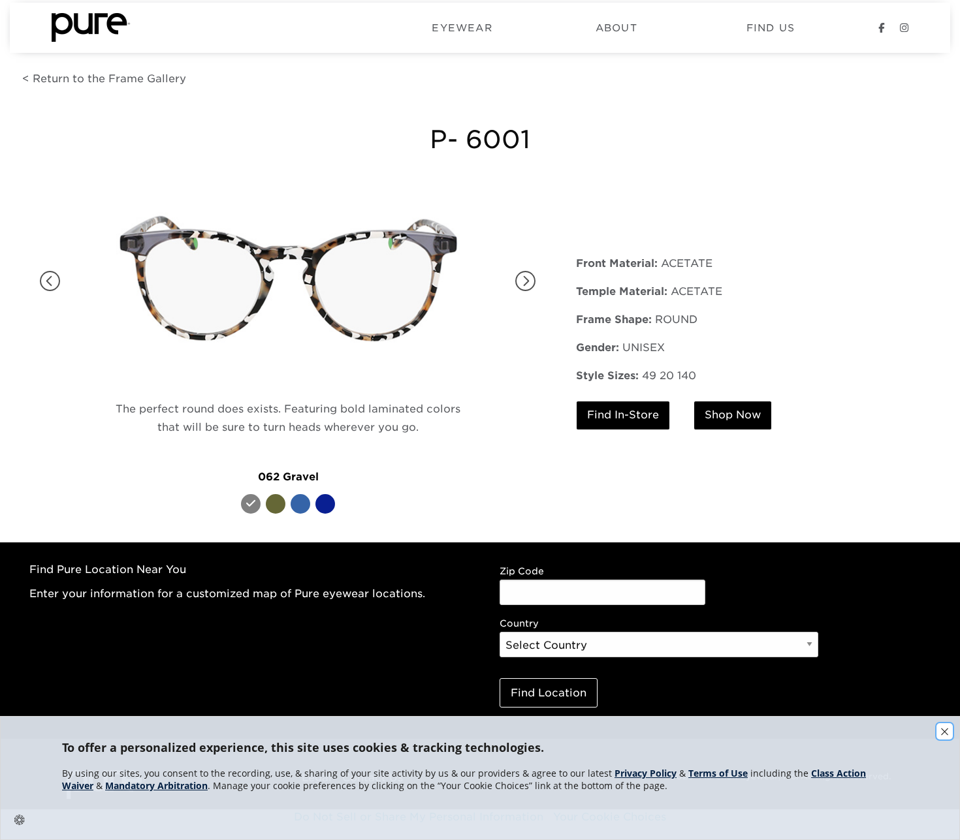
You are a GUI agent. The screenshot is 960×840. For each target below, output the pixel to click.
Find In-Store (623, 415)
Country (519, 623)
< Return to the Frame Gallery (104, 79)
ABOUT (616, 28)
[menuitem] (218, 27)
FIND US (770, 28)
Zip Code (522, 571)
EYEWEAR (462, 28)
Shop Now (733, 415)
